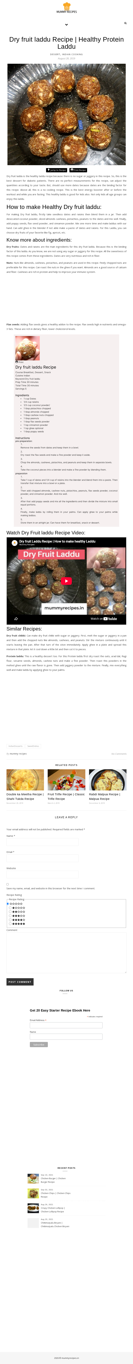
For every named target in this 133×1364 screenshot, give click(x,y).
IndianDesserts (15, 746)
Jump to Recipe (58, 170)
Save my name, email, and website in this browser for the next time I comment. (50, 888)
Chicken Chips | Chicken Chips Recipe (56, 1195)
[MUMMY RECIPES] (66, 7)
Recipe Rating (14, 894)
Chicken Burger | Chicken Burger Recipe (53, 1180)
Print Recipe (79, 170)
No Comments (119, 753)
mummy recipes (18, 753)
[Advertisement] (66, 299)
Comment (11, 930)
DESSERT (55, 54)
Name (10, 835)
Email (10, 852)
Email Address (38, 1020)
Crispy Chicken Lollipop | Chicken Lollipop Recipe (53, 1209)
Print (21, 362)
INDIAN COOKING (72, 54)
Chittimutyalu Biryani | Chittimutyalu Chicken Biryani (55, 1224)
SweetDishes (33, 746)
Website (11, 868)
